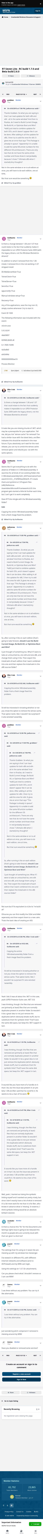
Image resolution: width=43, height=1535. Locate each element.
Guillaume (11, 238)
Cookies (28, 1512)
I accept (36, 1524)
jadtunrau (11, 527)
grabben (10, 100)
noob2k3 (10, 1221)
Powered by (27, 1516)
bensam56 (9, 82)
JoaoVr (9, 1244)
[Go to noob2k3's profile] (4, 1222)
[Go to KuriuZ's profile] (12, 1497)
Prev (7, 94)
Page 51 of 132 (20, 94)
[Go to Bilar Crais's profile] (4, 390)
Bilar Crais (11, 390)
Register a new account (21, 1374)
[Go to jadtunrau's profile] (4, 528)
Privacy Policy (9, 1512)
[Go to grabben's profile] (4, 101)
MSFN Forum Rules (9, 1526)
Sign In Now (21, 1379)
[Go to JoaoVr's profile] (4, 1245)
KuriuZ (17, 1496)
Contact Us (19, 1512)
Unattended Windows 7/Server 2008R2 (26, 84)
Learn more (4, 4)
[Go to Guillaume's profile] (4, 239)
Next (35, 94)
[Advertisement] (21, 41)
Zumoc (10, 1285)
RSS (37, 1512)
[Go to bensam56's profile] (3, 83)
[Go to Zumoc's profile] (4, 1285)
